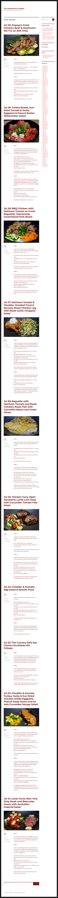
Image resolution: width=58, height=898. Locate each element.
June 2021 (44, 88)
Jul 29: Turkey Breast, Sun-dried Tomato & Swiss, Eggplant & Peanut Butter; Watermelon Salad (19, 111)
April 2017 (44, 148)
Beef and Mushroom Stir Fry (24, 83)
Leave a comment (7, 153)
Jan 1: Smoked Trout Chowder (48, 28)
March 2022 (45, 77)
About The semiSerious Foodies (48, 55)
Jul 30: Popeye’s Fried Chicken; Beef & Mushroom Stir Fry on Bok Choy (20, 28)
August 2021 (45, 86)
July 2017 (44, 144)
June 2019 (44, 117)
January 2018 (45, 137)
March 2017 (45, 149)
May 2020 (44, 104)
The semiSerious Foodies (14, 9)
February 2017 (45, 150)
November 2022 (45, 68)
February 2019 (45, 122)
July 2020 (44, 101)
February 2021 (45, 93)
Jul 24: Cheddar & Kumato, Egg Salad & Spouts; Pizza (19, 588)
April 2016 (44, 162)
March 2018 (45, 135)
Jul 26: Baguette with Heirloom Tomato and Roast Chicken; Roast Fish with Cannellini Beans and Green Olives (20, 407)
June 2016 (44, 160)
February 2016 (45, 165)
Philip (5, 62)
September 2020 (45, 99)
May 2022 (44, 75)
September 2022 (45, 70)
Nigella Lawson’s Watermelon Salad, (22, 180)
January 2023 (45, 65)
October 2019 (45, 112)
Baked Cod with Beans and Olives (27, 469)
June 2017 (44, 145)
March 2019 (45, 120)
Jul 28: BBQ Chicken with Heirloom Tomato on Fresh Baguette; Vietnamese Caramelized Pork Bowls (19, 212)
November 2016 (45, 154)
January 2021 (45, 94)
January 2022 (45, 80)
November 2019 (45, 111)
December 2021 (45, 81)
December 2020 (45, 95)
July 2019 (44, 116)
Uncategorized (6, 65)
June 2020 (44, 102)
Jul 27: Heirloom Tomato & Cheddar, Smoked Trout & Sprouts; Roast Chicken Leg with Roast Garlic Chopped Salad (20, 308)
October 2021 (45, 83)
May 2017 (44, 147)
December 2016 (45, 153)
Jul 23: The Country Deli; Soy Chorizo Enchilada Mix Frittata (20, 645)
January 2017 (45, 151)
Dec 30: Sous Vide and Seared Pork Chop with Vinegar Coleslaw (48, 34)
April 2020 (44, 105)
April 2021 (44, 90)
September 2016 (45, 156)
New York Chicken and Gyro (20, 839)
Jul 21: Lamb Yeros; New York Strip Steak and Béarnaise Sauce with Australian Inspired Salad (21, 802)
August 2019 (45, 114)
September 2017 (45, 142)
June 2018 (44, 131)
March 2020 (45, 106)
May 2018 (44, 132)
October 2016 (45, 155)
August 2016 (45, 157)
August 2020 (45, 100)
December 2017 (45, 138)
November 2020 (45, 96)
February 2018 (45, 136)
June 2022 (44, 74)
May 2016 (44, 161)
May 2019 (44, 118)
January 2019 (45, 123)
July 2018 (44, 130)
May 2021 (44, 89)
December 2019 (45, 110)
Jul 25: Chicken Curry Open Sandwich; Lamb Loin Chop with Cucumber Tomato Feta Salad (20, 501)
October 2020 (45, 98)
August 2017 (45, 143)
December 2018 (45, 124)
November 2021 (45, 82)
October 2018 (45, 126)
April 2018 (44, 133)
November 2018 (45, 125)
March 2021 (45, 92)
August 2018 (45, 129)
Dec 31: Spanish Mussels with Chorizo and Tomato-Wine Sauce (48, 30)
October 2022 (45, 69)
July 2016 (44, 159)
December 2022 (45, 67)
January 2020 (45, 108)
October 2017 (45, 141)
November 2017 (45, 139)
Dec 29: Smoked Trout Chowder (48, 36)
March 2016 (45, 163)
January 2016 (45, 166)
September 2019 (45, 113)
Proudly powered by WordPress (19, 892)
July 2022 (44, 73)
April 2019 (44, 119)
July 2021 (44, 87)
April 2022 (44, 76)
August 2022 (45, 71)
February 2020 (45, 107)
